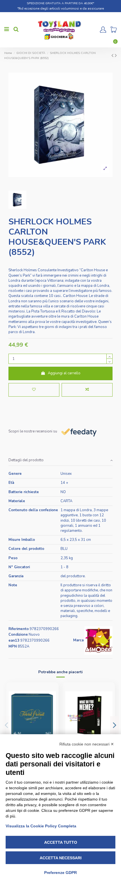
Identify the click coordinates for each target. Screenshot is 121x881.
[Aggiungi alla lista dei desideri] (33, 390)
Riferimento (18, 628)
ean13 (13, 640)
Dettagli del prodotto (26, 460)
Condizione (18, 634)
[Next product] (116, 55)
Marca (78, 640)
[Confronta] (52, 702)
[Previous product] (113, 55)
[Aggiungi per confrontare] (87, 390)
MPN (12, 646)
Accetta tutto (60, 842)
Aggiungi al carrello (64, 373)
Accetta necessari (61, 858)
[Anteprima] (52, 712)
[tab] (60, 461)
